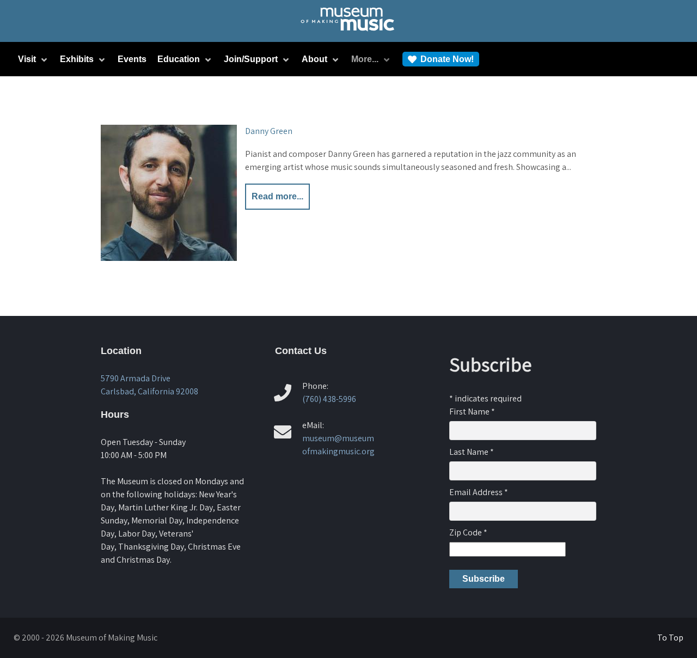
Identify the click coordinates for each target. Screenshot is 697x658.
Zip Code (468, 532)
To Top (670, 637)
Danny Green (268, 131)
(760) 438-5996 (329, 399)
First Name (472, 411)
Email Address (478, 492)
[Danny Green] (169, 193)
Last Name (471, 452)
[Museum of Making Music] (349, 33)
